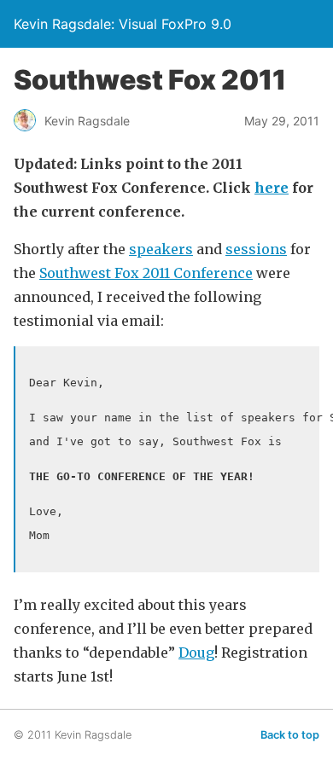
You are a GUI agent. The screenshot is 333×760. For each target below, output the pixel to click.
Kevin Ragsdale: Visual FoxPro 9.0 (122, 23)
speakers (161, 249)
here (271, 187)
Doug (196, 652)
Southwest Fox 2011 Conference (146, 272)
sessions (256, 249)
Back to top (289, 734)
